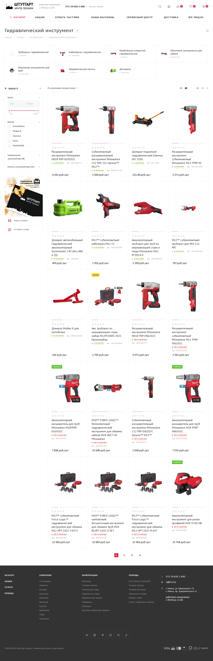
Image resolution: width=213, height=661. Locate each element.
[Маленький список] (181, 88)
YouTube (110, 635)
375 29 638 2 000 (75, 6)
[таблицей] (207, 88)
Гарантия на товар (90, 594)
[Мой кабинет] (168, 7)
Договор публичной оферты (96, 610)
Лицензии (43, 598)
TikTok (126, 635)
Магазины (86, 581)
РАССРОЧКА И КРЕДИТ (140, 581)
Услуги (9, 587)
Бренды (9, 593)
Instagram (94, 635)
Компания (45, 575)
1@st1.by (171, 582)
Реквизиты (87, 602)
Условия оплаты (89, 585)
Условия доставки (90, 589)
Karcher (42, 606)
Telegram (102, 635)
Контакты (43, 594)
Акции (8, 581)
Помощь (134, 575)
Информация (90, 575)
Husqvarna (44, 619)
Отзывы (43, 589)
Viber (118, 635)
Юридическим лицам (92, 598)
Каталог (9, 575)
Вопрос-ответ (135, 598)
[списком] (202, 88)
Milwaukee (44, 610)
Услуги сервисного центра (141, 602)
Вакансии (43, 602)
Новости (43, 585)
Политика (86, 606)
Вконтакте (86, 635)
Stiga (41, 614)
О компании (45, 581)
